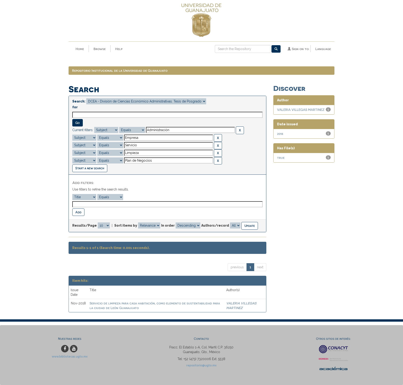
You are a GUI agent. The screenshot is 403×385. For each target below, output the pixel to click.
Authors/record (215, 225)
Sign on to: (300, 49)
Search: (78, 101)
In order (168, 225)
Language (323, 49)
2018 (280, 134)
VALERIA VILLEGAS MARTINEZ (300, 110)
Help (118, 49)
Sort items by (125, 225)
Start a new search (89, 168)
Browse (100, 49)
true (281, 158)
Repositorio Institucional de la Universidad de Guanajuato (119, 70)
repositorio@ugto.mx (201, 365)
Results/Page (84, 225)
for (75, 107)
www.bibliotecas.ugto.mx (70, 356)
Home (80, 49)
